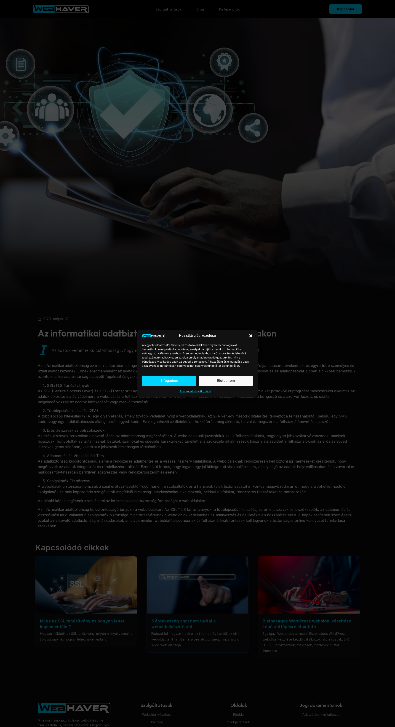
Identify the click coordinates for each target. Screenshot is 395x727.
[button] (250, 336)
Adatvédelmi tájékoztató (195, 391)
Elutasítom (226, 381)
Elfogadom (169, 381)
